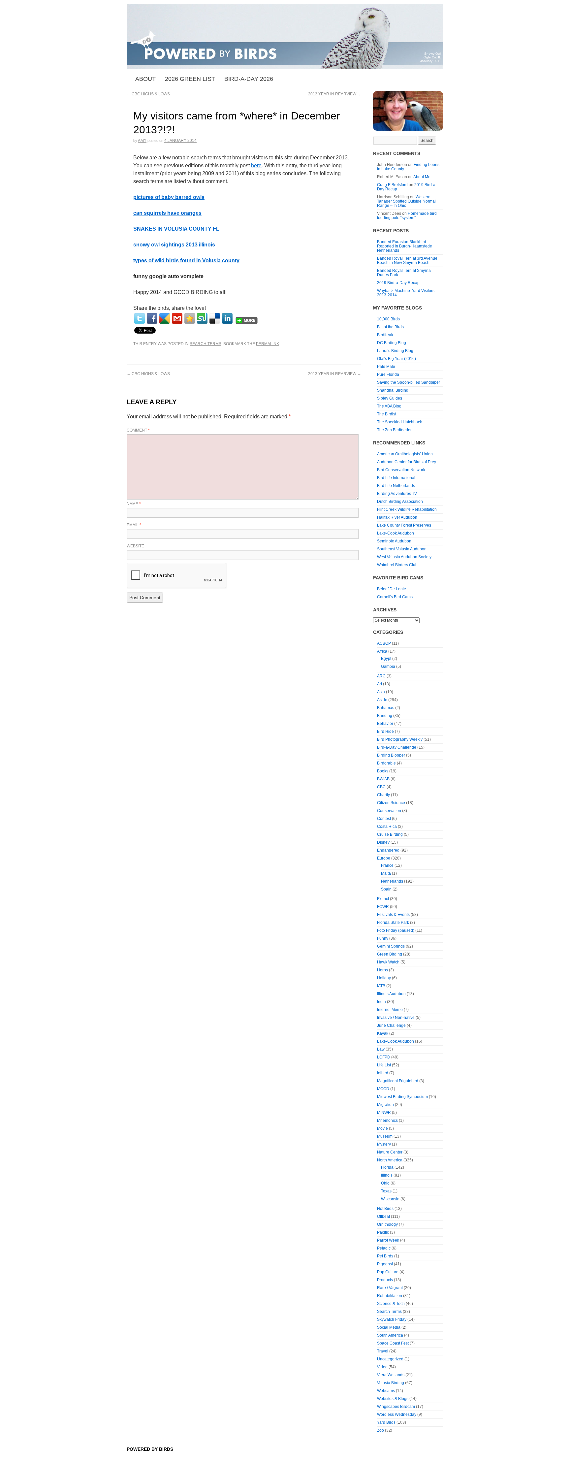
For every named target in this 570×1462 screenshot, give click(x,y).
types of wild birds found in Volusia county (186, 260)
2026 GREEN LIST (190, 79)
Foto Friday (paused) (395, 930)
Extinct (383, 898)
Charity (383, 795)
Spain (386, 889)
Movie (382, 1128)
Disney (383, 842)
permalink (267, 343)
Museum (385, 1136)
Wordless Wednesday (396, 1414)
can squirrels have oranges (167, 213)
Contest (384, 818)
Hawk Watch (388, 962)
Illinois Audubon (391, 993)
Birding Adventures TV (397, 493)
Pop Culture (387, 1272)
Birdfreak (385, 335)
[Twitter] (139, 318)
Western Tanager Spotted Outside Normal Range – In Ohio (406, 201)
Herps (382, 970)
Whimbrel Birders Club (397, 565)
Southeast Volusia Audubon (402, 549)
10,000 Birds (388, 319)
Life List (384, 1065)
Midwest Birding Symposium (402, 1096)
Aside (382, 700)
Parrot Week (388, 1240)
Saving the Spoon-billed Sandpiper (408, 382)
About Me (421, 177)
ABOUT (145, 79)
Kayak (382, 1033)
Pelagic (384, 1248)
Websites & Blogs (392, 1398)
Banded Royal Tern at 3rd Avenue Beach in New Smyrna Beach (407, 260)
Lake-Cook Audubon (395, 533)
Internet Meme (390, 1009)
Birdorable (386, 763)
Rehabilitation (389, 1295)
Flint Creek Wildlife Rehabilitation (407, 509)
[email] (177, 318)
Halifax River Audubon (397, 517)
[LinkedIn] (227, 318)
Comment (138, 430)
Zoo (380, 1430)
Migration (385, 1104)
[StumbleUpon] (202, 318)
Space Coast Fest (393, 1343)
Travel (382, 1351)
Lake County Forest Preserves (404, 525)
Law (381, 1049)
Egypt (386, 658)
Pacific (383, 1232)
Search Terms (205, 343)
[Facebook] (152, 318)
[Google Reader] (164, 318)
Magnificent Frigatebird (397, 1081)
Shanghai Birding (392, 390)
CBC (381, 787)
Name (134, 504)
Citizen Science (391, 802)
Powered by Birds (150, 1449)
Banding (384, 715)
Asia (381, 692)
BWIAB (383, 779)
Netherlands (392, 881)
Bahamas (385, 707)
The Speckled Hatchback (399, 422)
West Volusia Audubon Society (404, 557)
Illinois (387, 1175)
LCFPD (383, 1057)
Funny (382, 938)
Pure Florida (388, 374)
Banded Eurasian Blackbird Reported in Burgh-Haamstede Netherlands (404, 246)
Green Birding (389, 954)
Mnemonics (387, 1120)
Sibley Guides (389, 398)
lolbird (382, 1073)
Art (379, 684)
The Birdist (386, 414)
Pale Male (386, 366)
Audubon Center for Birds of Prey (406, 462)
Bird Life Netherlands (396, 485)
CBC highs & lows (148, 94)
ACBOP (384, 643)
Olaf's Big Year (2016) (396, 358)
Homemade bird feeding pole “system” (407, 215)
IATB (381, 986)
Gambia (388, 666)
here (256, 165)
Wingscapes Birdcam (396, 1406)
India (381, 1001)
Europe (383, 858)
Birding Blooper (391, 755)
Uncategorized (390, 1359)
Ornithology (387, 1224)
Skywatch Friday (391, 1319)
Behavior (385, 723)
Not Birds (385, 1208)
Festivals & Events (393, 914)
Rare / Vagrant (390, 1287)
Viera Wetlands (390, 1375)
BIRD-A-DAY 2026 (248, 79)
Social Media (388, 1327)
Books (382, 771)
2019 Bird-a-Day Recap (398, 282)
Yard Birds (386, 1422)
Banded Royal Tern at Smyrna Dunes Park (404, 272)
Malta (386, 873)
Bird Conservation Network (401, 470)
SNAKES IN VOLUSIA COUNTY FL (176, 229)
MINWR (384, 1112)
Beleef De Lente (391, 589)
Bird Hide (385, 731)
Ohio (385, 1183)
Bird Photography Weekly (400, 739)
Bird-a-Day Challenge (396, 747)
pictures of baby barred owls (169, 197)
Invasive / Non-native (396, 1017)
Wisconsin (390, 1199)
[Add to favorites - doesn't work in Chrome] (189, 318)
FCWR (383, 906)
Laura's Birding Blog (395, 350)
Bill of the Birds (390, 327)
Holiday (384, 978)
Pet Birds (385, 1256)
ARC (381, 676)
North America (389, 1160)
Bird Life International (396, 477)
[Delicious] (214, 318)
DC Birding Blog (391, 343)
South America (390, 1335)
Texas (386, 1191)
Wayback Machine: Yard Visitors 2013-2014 (405, 292)
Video (382, 1367)
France (387, 865)
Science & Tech (391, 1303)
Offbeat (383, 1216)
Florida (387, 1167)
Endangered (388, 850)
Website (135, 546)
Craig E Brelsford (392, 184)
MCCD (383, 1089)
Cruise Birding (390, 834)
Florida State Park (393, 922)
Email (134, 525)
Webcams (386, 1390)
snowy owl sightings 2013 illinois (174, 244)
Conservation (389, 810)
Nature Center (389, 1152)
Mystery (384, 1144)
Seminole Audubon (394, 541)
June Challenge (391, 1025)
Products (385, 1280)
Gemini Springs (391, 946)
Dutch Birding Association (400, 501)
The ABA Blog (389, 406)
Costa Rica (387, 826)
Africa (382, 651)
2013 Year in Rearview (334, 94)
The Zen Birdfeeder (394, 430)
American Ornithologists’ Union (405, 454)
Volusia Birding (390, 1383)
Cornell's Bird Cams (395, 597)
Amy (142, 140)
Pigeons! (385, 1264)
